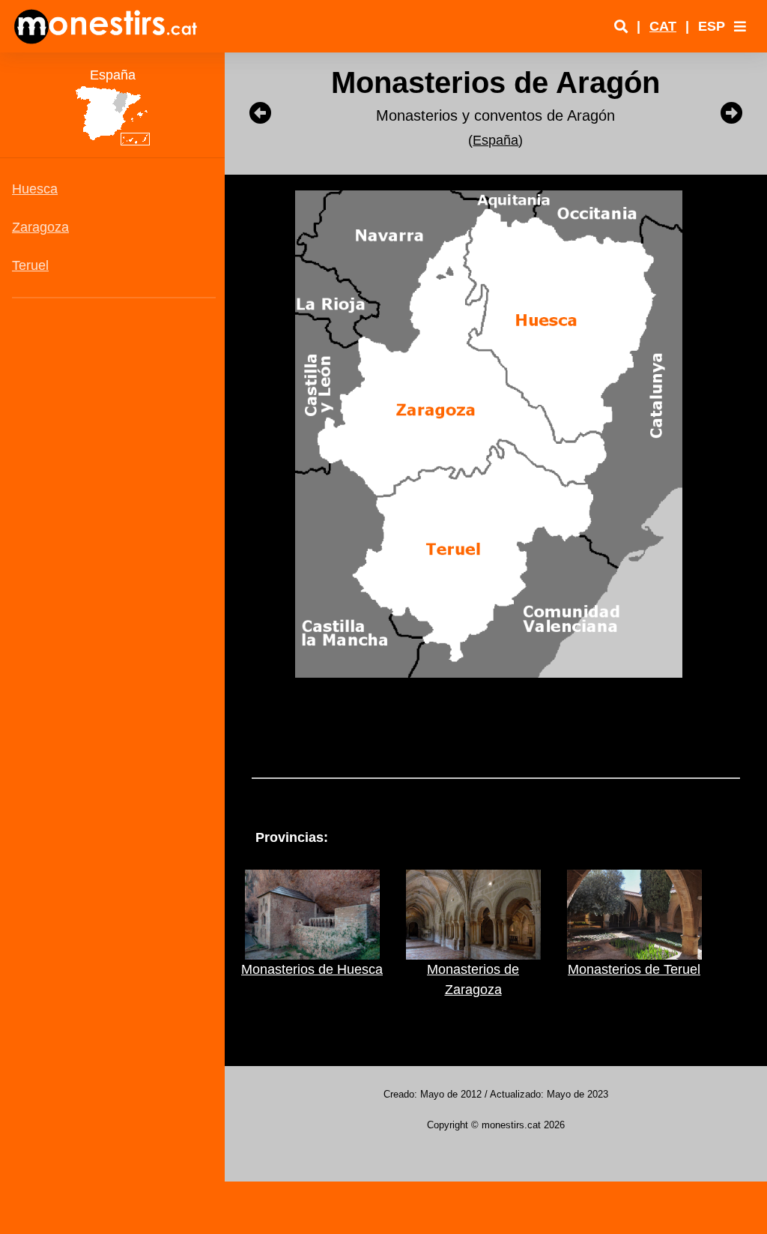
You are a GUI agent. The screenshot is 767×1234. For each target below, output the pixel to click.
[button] (740, 26)
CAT (662, 26)
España (495, 140)
